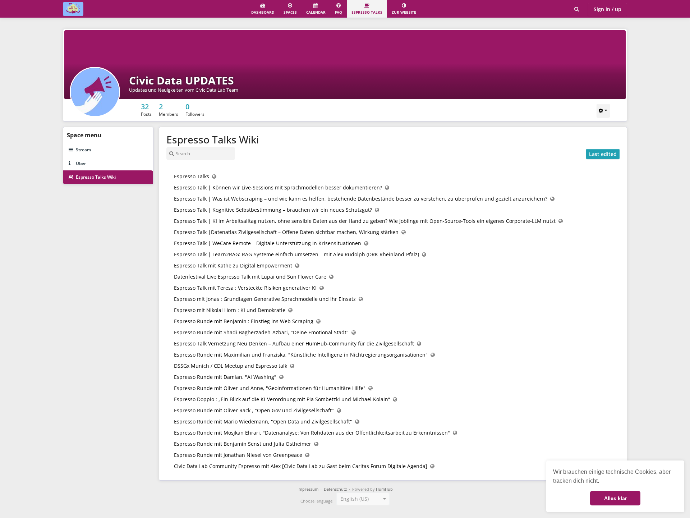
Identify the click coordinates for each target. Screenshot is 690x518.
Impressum (308, 489)
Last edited (603, 154)
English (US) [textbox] (354, 498)
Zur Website (404, 12)
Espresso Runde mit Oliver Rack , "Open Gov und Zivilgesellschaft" (254, 410)
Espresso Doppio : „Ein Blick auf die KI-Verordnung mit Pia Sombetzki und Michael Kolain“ (282, 399)
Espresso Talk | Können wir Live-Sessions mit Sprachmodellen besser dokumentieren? (278, 187)
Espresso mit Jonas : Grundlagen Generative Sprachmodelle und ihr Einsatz (265, 298)
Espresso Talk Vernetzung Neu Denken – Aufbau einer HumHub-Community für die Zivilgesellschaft (294, 343)
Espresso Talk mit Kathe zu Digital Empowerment (233, 265)
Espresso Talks (366, 12)
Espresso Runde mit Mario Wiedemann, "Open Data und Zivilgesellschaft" (263, 421)
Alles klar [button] (615, 498)
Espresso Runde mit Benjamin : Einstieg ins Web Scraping (243, 321)
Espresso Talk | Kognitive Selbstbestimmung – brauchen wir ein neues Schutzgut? (273, 209)
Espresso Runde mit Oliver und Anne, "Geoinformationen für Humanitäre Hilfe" (269, 388)
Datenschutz (335, 489)
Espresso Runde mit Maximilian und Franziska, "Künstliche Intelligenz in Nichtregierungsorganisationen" (301, 354)
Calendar (316, 12)
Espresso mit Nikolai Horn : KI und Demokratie (229, 310)
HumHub (384, 489)
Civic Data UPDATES (181, 80)
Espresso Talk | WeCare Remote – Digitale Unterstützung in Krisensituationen (267, 243)
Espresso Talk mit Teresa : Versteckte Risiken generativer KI (245, 287)
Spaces (290, 12)
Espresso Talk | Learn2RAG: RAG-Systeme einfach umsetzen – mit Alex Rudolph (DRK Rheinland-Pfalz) (296, 254)
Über (81, 163)
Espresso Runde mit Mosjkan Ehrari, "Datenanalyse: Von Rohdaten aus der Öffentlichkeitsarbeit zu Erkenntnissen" (312, 432)
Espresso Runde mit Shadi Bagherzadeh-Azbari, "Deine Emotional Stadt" (261, 332)
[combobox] (363, 498)
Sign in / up (607, 9)
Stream (83, 150)
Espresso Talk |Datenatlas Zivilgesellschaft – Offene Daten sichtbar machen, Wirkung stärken (286, 232)
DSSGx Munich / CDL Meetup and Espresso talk (230, 365)
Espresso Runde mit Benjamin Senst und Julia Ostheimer (242, 443)
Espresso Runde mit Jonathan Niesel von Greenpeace (238, 454)
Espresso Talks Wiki (96, 177)
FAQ (338, 12)
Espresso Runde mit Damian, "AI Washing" (225, 376)
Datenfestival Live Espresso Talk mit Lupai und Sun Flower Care (250, 276)
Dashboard (262, 12)
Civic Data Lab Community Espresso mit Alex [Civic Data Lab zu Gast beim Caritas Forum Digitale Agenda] (300, 466)
